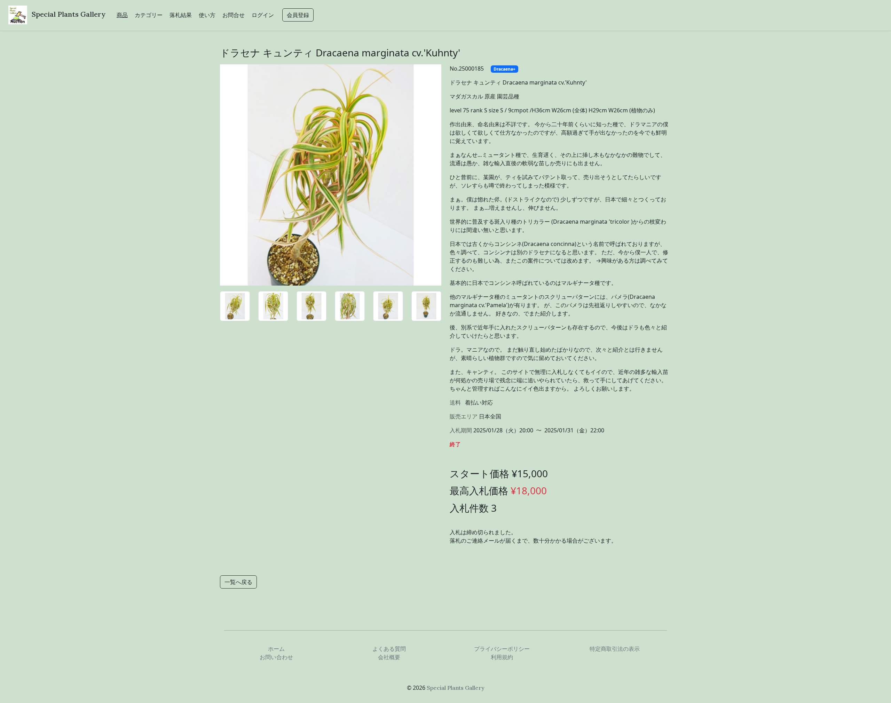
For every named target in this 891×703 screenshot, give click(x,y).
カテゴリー (149, 15)
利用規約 (502, 657)
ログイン (263, 15)
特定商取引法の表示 (615, 649)
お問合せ (233, 15)
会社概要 (389, 657)
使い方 (207, 15)
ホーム (276, 649)
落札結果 (180, 15)
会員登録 (298, 15)
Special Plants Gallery (68, 14)
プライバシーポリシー (502, 649)
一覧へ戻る (238, 582)
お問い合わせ (276, 657)
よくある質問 (389, 649)
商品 (122, 15)
